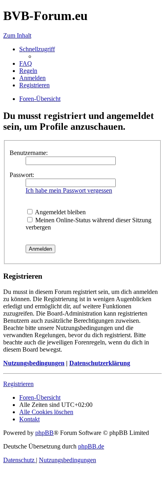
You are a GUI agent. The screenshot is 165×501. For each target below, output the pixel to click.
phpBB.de (91, 446)
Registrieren (18, 383)
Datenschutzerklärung (99, 363)
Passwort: (22, 174)
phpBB (44, 432)
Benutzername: (29, 152)
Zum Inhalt (17, 35)
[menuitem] (25, 63)
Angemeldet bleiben (60, 212)
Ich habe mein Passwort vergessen (69, 190)
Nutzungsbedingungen (33, 363)
